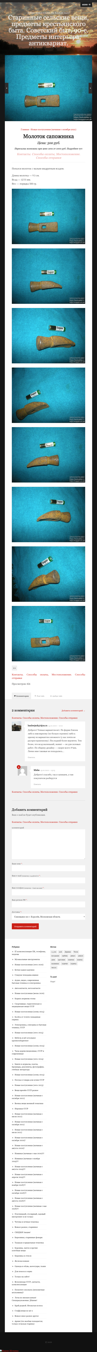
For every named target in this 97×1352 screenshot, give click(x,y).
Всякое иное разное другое (27, 1316)
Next (90, 88)
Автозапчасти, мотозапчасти (27, 988)
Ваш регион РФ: (19, 900)
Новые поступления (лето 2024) (29, 1059)
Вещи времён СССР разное (26, 1090)
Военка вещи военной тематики (29, 1103)
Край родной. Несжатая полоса (29, 1305)
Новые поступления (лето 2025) (29, 1033)
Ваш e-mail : (26, 876)
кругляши (61, 960)
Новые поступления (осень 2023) (29, 1075)
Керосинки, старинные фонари (28, 1237)
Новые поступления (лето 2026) (29, 964)
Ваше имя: (17, 864)
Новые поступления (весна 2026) (29, 993)
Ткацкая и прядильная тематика (29, 1243)
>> (14, 668)
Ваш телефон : (28, 888)
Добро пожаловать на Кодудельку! (48, 12)
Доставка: (17, 912)
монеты (79, 960)
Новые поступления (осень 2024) (29, 1046)
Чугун (76, 952)
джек (53, 960)
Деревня (68, 952)
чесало (53, 967)
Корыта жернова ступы (25, 998)
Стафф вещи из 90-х (24, 1311)
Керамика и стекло (23, 1256)
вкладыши (55, 956)
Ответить (31, 757)
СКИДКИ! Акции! (23, 1232)
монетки (71, 960)
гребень (65, 956)
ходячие (65, 964)
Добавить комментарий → (73, 710)
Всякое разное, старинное (26, 1227)
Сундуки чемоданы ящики (26, 975)
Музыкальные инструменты (27, 959)
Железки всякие (22, 1261)
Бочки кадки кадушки (24, 970)
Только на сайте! (22, 1277)
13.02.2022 (55, 726)
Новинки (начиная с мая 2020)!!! (29, 1153)
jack (60, 952)
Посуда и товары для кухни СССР (29, 1080)
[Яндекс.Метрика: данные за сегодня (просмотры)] (9, 1351)
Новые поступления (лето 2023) (29, 1085)
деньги (80, 956)
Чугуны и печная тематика (27, 1222)
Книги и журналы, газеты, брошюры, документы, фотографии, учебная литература (28, 1066)
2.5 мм (53, 952)
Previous (6, 88)
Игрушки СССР (21, 1109)
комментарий (18, 828)
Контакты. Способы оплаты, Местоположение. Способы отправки (48, 155)
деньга (73, 956)
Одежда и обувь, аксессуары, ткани (30, 1266)
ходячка (73, 964)
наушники (55, 964)
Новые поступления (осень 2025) (29, 1012)
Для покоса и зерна (23, 1271)
